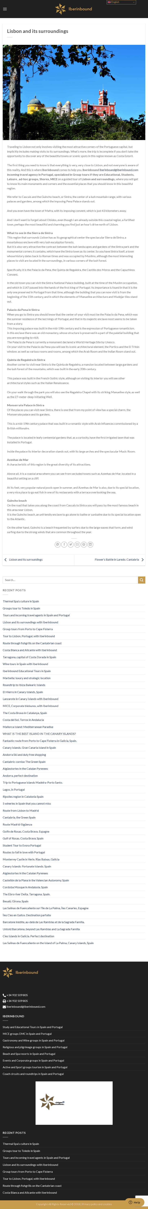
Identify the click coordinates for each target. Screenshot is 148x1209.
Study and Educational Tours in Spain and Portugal (33, 1027)
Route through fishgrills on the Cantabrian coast (32, 643)
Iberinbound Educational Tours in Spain (27, 671)
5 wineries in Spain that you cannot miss (27, 803)
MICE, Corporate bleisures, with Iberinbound (30, 706)
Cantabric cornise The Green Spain (24, 761)
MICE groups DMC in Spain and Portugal (27, 1033)
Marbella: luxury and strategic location (27, 678)
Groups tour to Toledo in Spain (21, 608)
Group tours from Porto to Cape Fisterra (28, 629)
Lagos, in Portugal (14, 789)
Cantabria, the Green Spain (19, 817)
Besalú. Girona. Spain (15, 901)
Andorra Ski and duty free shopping (24, 754)
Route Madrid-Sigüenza (17, 824)
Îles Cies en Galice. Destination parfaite (27, 915)
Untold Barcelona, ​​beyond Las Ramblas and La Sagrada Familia (41, 929)
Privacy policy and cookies (97, 1204)
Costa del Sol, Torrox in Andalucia (23, 719)
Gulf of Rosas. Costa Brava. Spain (23, 838)
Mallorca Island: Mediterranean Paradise (28, 726)
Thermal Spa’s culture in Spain (21, 601)
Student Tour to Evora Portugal (22, 845)
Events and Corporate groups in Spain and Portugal (33, 1060)
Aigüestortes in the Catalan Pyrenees (25, 768)
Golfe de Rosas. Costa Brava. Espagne (26, 831)
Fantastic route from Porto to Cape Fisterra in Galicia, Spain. (40, 740)
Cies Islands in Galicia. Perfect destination (28, 936)
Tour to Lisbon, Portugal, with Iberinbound (29, 636)
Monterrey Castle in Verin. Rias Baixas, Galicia (31, 859)
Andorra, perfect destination (20, 775)
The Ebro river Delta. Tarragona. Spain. (26, 894)
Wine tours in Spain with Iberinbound (25, 664)
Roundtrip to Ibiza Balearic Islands (24, 685)
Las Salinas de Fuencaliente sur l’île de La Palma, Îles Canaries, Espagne (45, 908)
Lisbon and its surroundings (25, 559)
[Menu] (5, 9)
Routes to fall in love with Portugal (24, 852)
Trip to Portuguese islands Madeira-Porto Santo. (33, 782)
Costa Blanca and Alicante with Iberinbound (30, 650)
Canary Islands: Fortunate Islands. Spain (27, 866)
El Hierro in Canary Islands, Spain (23, 692)
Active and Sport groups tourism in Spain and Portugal (35, 1067)
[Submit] (141, 580)
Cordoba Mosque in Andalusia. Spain (25, 887)
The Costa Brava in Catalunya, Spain (25, 713)
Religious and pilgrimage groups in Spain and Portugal (35, 1047)
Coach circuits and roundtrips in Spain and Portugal (33, 1073)
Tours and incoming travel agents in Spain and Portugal (36, 615)
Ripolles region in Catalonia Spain (23, 796)
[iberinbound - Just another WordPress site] (74, 9)
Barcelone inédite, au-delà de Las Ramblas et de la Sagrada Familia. (43, 922)
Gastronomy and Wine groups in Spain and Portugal (33, 1040)
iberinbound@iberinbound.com (118, 170)
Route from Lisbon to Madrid (21, 810)
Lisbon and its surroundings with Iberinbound (30, 622)
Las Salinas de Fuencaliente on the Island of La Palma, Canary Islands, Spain (48, 943)
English (115, 2)
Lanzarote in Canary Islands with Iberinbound (30, 698)
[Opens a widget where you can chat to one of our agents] (134, 1202)
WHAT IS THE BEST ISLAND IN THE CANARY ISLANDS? (39, 733)
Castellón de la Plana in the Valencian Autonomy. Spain (36, 880)
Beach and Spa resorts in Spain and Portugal (29, 1053)
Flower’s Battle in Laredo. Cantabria (117, 559)
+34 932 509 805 (17, 995)
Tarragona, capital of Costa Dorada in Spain (29, 657)
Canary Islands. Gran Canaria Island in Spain (29, 747)
